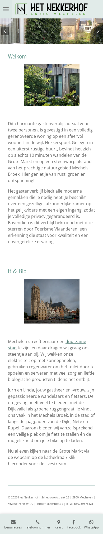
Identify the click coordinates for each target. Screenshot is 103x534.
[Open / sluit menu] (6, 9)
